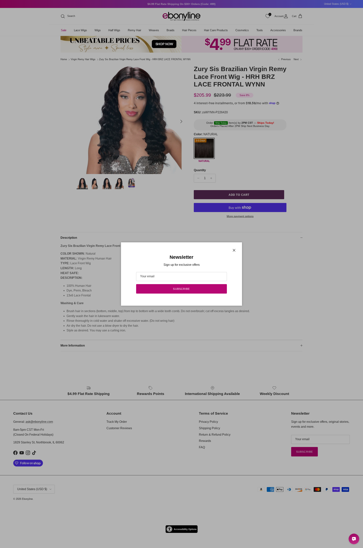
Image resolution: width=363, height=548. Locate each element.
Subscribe (181, 288)
